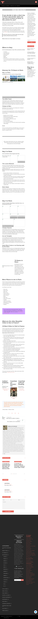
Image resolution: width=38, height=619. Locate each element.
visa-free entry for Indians (29, 583)
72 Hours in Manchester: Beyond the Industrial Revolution (6, 466)
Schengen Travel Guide (6, 605)
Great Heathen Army (28, 548)
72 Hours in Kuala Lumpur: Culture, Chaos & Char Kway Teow (19, 465)
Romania (5, 571)
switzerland (28, 563)
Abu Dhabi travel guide (29, 541)
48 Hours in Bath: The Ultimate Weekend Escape (31, 49)
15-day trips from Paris (10, 372)
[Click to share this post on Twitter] (12, 413)
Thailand (5, 579)
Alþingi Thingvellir (28, 542)
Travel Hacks (4, 610)
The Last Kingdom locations (29, 564)
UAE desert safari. (28, 569)
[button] (35, 611)
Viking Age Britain (28, 571)
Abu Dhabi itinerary (28, 540)
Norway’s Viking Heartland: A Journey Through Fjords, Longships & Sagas (30, 62)
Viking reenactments (28, 577)
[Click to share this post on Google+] (15, 413)
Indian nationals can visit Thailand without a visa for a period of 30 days (30, 553)
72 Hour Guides (5, 409)
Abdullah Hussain (12, 426)
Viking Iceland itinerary (29, 576)
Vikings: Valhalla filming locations (30, 578)
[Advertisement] (19, 523)
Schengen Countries (6, 603)
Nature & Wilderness (6, 597)
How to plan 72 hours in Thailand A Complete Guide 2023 (30, 551)
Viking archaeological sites (29, 572)
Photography (4, 599)
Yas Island (27, 584)
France (4, 558)
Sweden (4, 575)
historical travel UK (28, 549)
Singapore (5, 573)
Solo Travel (4, 608)
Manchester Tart (28, 556)
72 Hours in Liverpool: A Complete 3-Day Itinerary (31, 59)
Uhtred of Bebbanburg (29, 570)
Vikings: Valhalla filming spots (29, 579)
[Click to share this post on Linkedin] (18, 413)
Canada (4, 556)
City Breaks (5, 461)
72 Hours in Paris (11, 409)
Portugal (5, 569)
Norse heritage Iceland (29, 557)
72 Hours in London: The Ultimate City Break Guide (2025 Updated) (31, 53)
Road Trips (4, 601)
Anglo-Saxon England (28, 543)
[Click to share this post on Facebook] (9, 413)
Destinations (17, 461)
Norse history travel (29, 558)
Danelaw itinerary (28, 547)
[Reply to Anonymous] (12, 485)
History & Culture (5, 595)
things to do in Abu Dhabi (29, 565)
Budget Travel (5, 550)
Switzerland (5, 577)
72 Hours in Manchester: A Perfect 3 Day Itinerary (31, 55)
